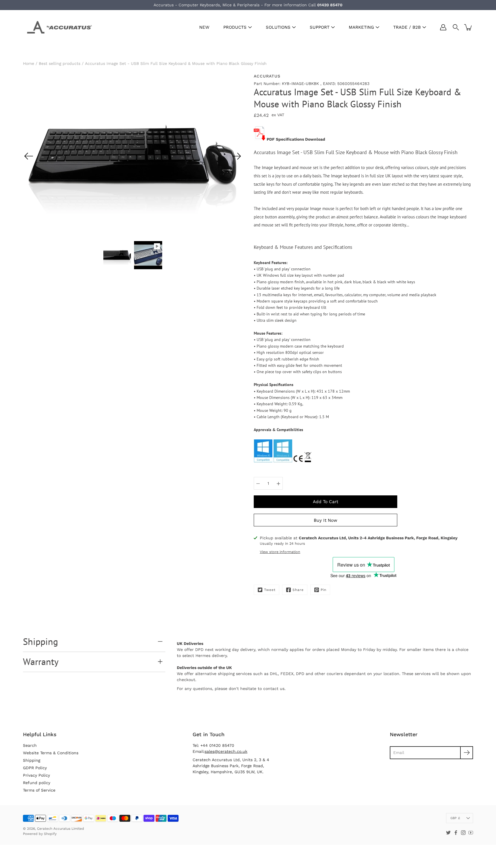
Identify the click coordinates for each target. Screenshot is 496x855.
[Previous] (28, 156)
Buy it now (325, 520)
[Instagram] (463, 832)
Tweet (270, 590)
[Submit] (466, 752)
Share (298, 590)
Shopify (50, 834)
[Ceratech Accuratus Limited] (57, 27)
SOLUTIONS (278, 27)
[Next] (236, 156)
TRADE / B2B (407, 27)
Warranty (41, 662)
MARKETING (361, 27)
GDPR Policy (35, 767)
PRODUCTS (235, 27)
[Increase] (278, 483)
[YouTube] (470, 832)
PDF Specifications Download (296, 139)
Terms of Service (39, 790)
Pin (323, 590)
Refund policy (36, 782)
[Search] (455, 27)
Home (28, 63)
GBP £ (455, 818)
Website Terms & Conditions (50, 753)
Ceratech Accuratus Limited (60, 829)
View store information (280, 552)
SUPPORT (320, 27)
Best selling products (59, 63)
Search (30, 745)
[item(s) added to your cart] (468, 27)
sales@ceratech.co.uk (226, 751)
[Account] (443, 27)
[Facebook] (456, 832)
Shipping (40, 641)
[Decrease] (258, 483)
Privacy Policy (36, 775)
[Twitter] (448, 832)
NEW (204, 27)
